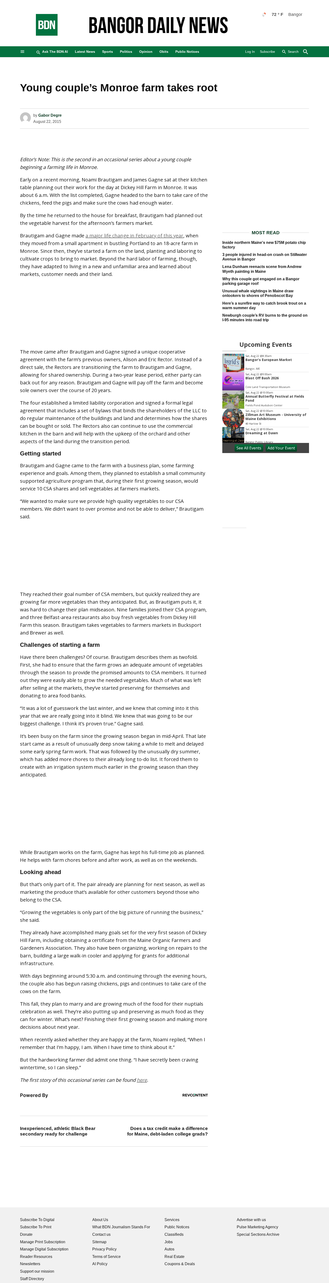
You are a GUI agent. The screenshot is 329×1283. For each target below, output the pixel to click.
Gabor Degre (50, 115)
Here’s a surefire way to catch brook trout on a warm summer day (264, 305)
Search (293, 51)
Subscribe (267, 51)
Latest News (85, 51)
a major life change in (111, 235)
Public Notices (187, 51)
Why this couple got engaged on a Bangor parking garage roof (260, 281)
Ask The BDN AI (55, 51)
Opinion (145, 51)
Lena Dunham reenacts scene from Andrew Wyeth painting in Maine (261, 269)
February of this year (159, 235)
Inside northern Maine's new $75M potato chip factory (264, 245)
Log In (250, 51)
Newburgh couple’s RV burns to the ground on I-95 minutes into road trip (265, 317)
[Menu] (22, 52)
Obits (163, 51)
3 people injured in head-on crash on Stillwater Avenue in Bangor (264, 257)
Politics (126, 51)
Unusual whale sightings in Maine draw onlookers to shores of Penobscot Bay (257, 293)
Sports (107, 51)
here (142, 1080)
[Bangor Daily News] (42, 34)
